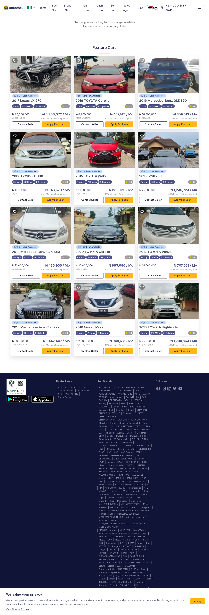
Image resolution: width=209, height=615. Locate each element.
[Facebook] (158, 388)
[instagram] (164, 388)
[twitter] (175, 388)
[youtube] (180, 388)
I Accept (197, 601)
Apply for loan (55, 124)
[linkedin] (169, 388)
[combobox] (31, 8)
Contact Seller (26, 124)
